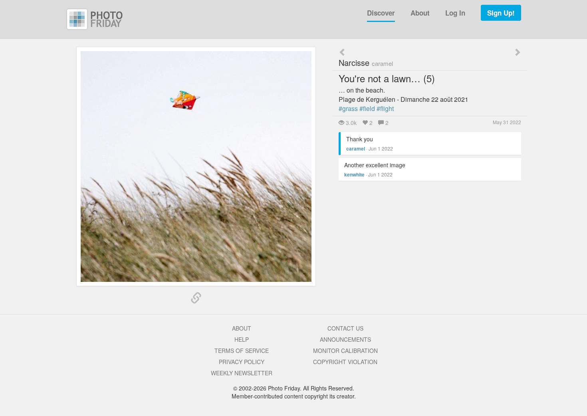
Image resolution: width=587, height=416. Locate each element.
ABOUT (241, 328)
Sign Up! (501, 13)
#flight (385, 108)
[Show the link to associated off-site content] (196, 298)
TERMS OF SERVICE (241, 351)
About (420, 13)
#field (367, 108)
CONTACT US (345, 328)
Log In (455, 13)
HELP (241, 339)
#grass (348, 108)
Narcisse (366, 62)
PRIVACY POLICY (241, 362)
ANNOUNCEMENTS (345, 339)
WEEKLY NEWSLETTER (241, 373)
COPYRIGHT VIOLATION (345, 362)
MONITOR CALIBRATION (345, 351)
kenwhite (354, 174)
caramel (355, 148)
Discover (381, 13)
